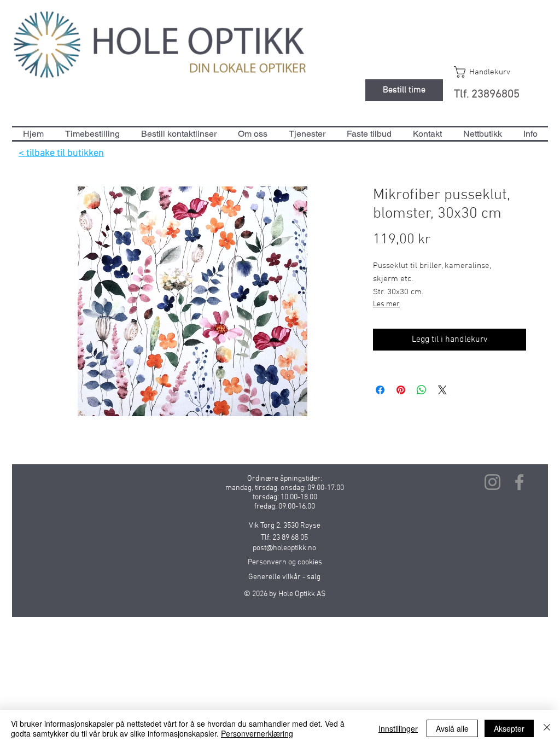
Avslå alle (452, 728)
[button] (492, 72)
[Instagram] (492, 482)
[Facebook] (519, 482)
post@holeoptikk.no (284, 548)
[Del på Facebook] (380, 389)
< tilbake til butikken (61, 153)
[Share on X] (442, 389)
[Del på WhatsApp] (421, 389)
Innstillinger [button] (398, 728)
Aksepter (509, 728)
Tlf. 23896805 (487, 94)
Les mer (386, 304)
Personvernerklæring (257, 733)
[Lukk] (546, 728)
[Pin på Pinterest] (400, 389)
